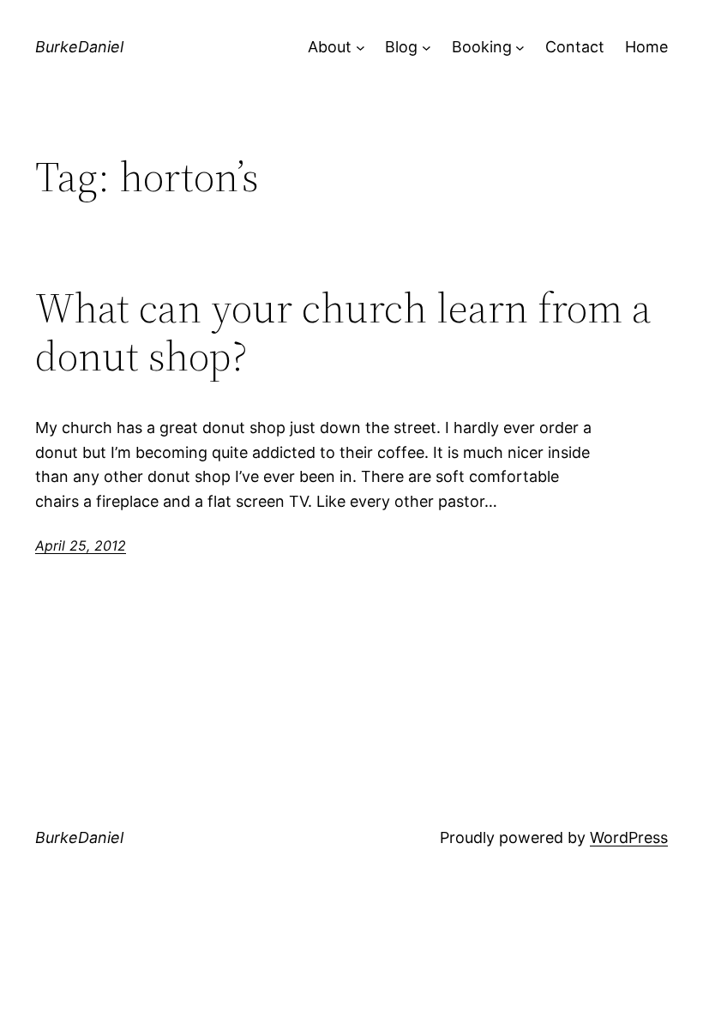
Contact (574, 47)
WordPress (629, 837)
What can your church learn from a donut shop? (343, 332)
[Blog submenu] (426, 47)
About (330, 47)
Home (646, 47)
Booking (482, 47)
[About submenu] (360, 47)
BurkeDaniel (79, 47)
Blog (401, 47)
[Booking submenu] (520, 47)
